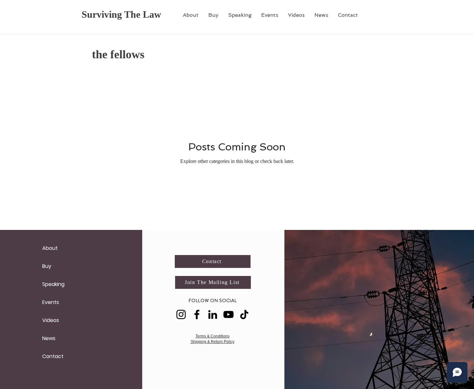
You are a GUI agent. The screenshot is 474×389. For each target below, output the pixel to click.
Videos (50, 320)
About (50, 248)
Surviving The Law (121, 14)
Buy (46, 266)
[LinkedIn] (212, 314)
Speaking (53, 284)
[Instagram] (181, 314)
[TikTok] (244, 314)
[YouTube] (228, 314)
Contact (53, 356)
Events (50, 302)
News (48, 338)
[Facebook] (197, 314)
